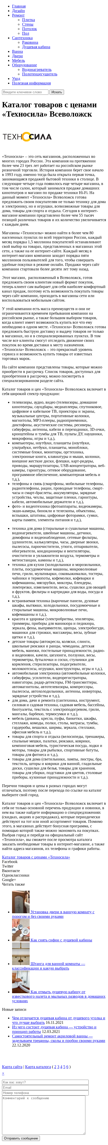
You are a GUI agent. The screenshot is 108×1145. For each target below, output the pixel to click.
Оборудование (24, 65)
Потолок (29, 29)
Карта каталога (38, 1067)
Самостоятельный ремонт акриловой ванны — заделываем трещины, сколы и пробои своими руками (58, 1038)
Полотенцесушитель (39, 74)
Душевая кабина (36, 47)
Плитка (28, 20)
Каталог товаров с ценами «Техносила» (36, 857)
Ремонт (18, 15)
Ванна (17, 51)
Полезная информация (31, 83)
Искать (56, 92)
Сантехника (22, 38)
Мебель (18, 60)
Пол (25, 33)
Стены (27, 24)
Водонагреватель (36, 69)
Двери (17, 56)
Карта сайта (12, 1067)
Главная (19, 6)
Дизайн (18, 11)
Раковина (30, 42)
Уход (16, 78)
